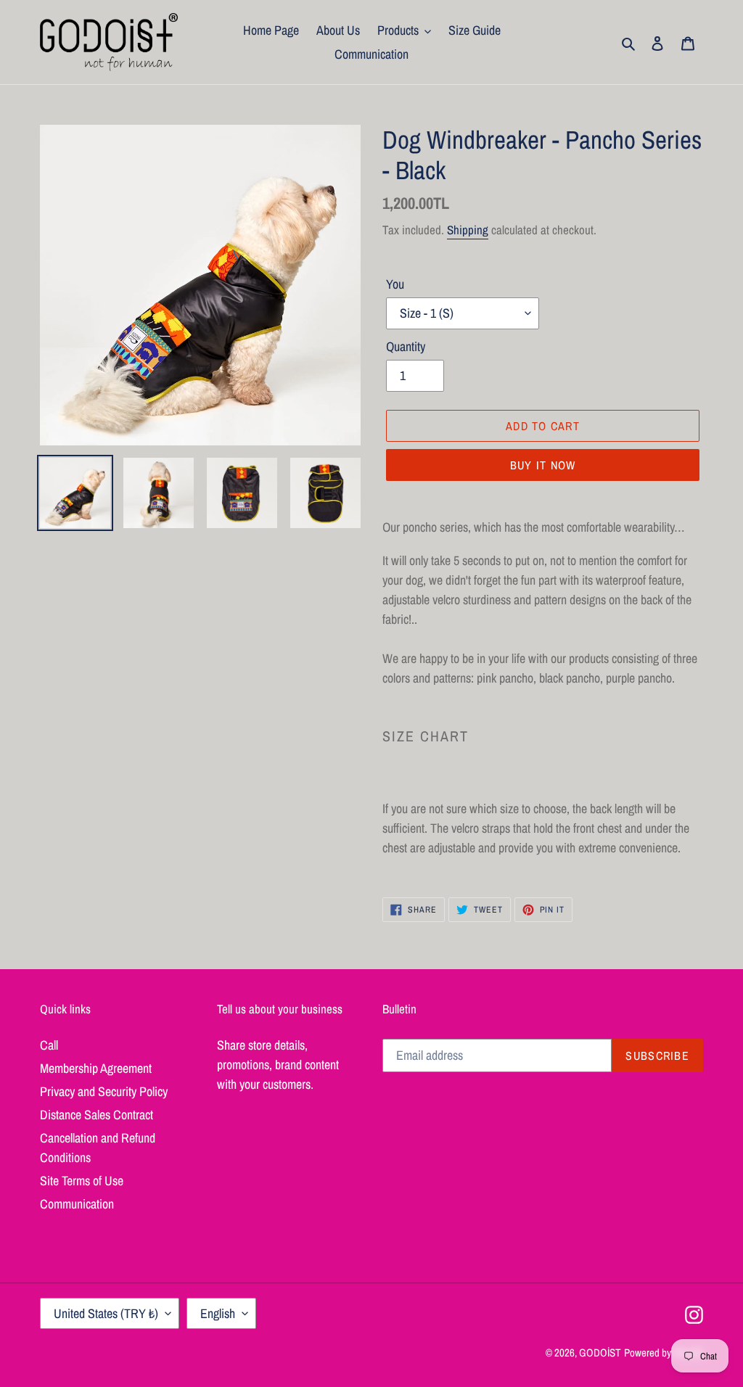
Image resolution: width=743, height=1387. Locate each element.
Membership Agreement (96, 1068)
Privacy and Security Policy (104, 1091)
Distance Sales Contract (96, 1115)
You (395, 284)
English (217, 1313)
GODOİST (600, 1352)
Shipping (467, 229)
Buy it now (543, 465)
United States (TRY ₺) (106, 1313)
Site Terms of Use (81, 1181)
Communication (77, 1204)
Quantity (405, 346)
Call (49, 1045)
